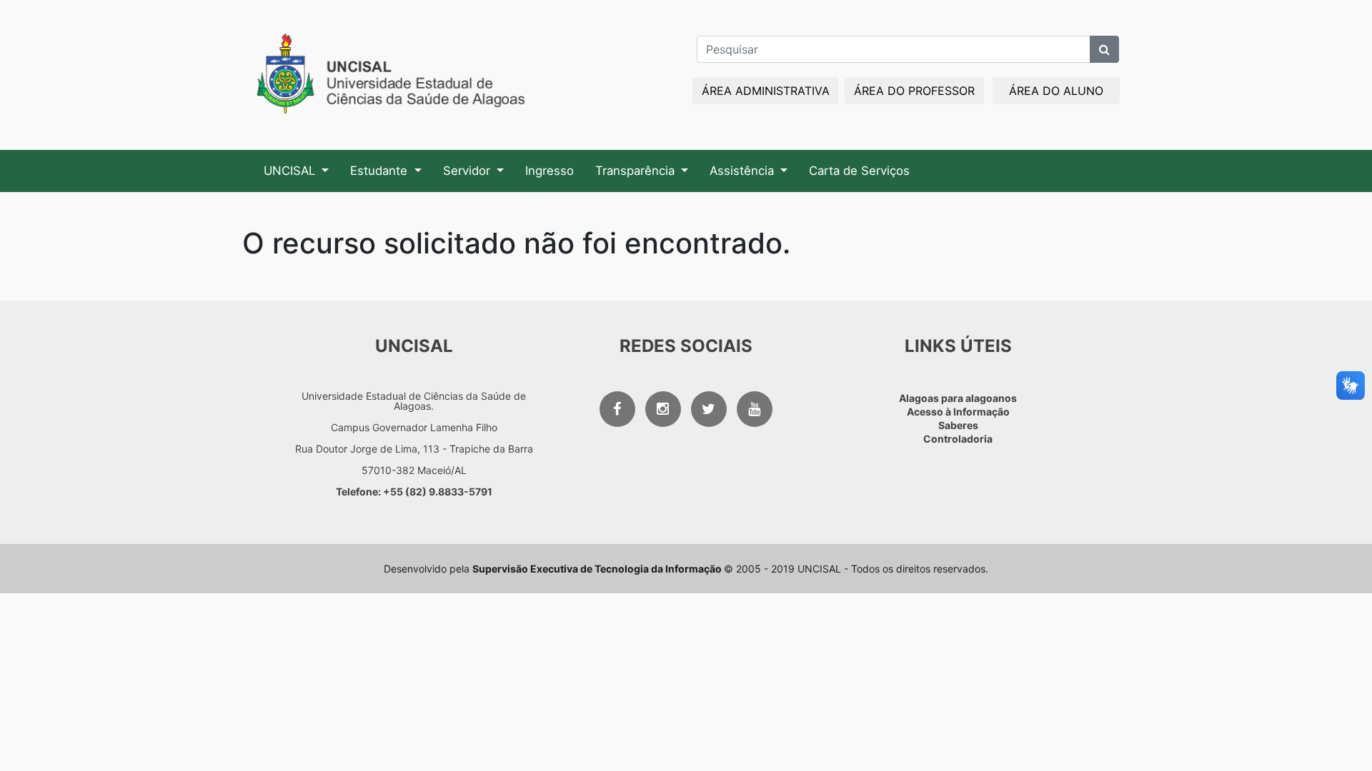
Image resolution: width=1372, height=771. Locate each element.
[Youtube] (754, 409)
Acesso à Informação (958, 411)
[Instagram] (663, 409)
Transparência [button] (636, 170)
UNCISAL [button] (291, 170)
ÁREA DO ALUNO (1056, 91)
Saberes (958, 425)
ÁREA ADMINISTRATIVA (766, 91)
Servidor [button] (468, 170)
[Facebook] (617, 409)
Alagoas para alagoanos (958, 398)
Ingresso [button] (549, 170)
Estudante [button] (380, 170)
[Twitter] (709, 409)
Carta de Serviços (859, 170)
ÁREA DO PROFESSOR (914, 91)
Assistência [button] (743, 170)
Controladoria (958, 439)
